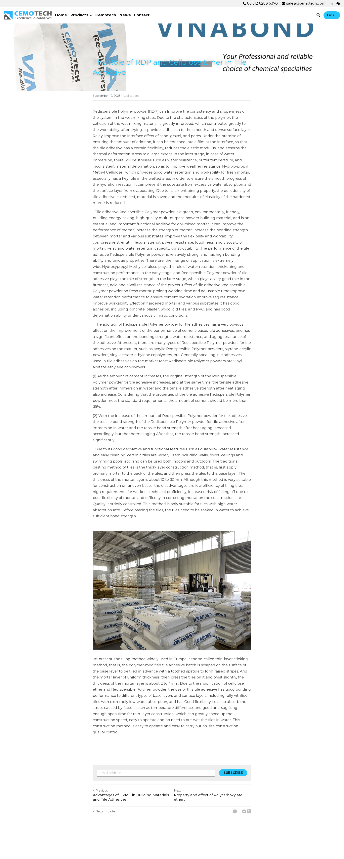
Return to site (105, 811)
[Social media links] (331, 3)
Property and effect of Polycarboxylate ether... (208, 797)
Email (331, 15)
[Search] (318, 15)
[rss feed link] (249, 811)
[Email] (244, 811)
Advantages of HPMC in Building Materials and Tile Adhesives (131, 797)
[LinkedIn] (235, 811)
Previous (102, 790)
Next (177, 790)
